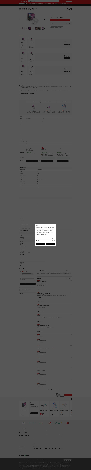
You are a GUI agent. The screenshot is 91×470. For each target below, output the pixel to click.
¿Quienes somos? (42, 234)
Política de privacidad (38, 234)
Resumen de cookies (47, 234)
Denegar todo (41, 243)
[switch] (52, 238)
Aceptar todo (50, 243)
